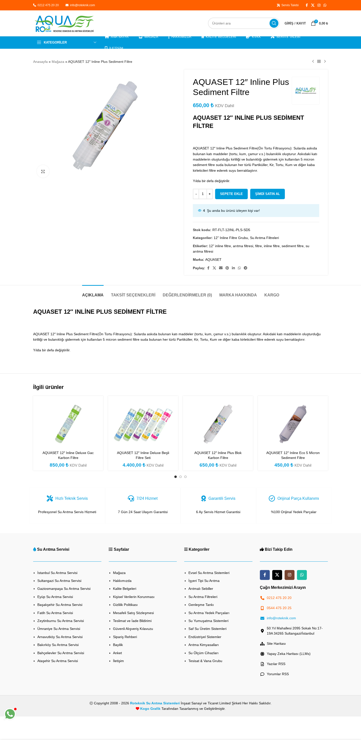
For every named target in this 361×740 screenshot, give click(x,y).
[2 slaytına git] (180, 477)
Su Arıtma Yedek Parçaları (208, 613)
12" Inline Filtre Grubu (231, 238)
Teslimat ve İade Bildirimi (132, 621)
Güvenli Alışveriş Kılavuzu (133, 629)
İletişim (118, 661)
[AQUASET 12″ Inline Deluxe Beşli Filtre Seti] (143, 424)
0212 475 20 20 (48, 5)
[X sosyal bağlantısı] (313, 5)
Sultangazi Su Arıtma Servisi (59, 581)
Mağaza (58, 62)
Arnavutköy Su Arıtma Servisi (60, 637)
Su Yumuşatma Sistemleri (208, 621)
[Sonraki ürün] (325, 62)
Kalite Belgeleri (124, 589)
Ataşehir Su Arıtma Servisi (57, 661)
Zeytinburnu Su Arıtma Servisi (60, 621)
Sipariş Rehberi (125, 637)
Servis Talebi (289, 5)
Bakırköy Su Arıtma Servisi (58, 645)
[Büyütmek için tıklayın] (43, 171)
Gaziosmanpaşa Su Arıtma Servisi (63, 589)
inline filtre (272, 246)
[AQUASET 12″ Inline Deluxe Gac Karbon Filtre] (68, 424)
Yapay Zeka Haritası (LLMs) (289, 654)
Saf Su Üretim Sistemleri (207, 629)
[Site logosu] (64, 23)
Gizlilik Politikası (125, 605)
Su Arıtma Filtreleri (264, 238)
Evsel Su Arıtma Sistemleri (208, 573)
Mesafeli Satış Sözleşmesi (133, 613)
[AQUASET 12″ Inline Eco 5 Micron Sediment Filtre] (293, 424)
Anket (117, 653)
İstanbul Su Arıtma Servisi (57, 573)
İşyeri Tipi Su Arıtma (204, 581)
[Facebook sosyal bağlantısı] (307, 5)
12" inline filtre (220, 246)
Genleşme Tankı (201, 605)
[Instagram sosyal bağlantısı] (319, 5)
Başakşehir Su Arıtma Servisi (59, 605)
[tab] (93, 292)
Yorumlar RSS (278, 674)
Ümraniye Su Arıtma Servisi (58, 629)
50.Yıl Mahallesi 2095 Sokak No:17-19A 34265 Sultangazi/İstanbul (295, 630)
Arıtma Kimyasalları (203, 645)
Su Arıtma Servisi (53, 549)
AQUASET (213, 260)
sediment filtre (293, 246)
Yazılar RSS (276, 664)
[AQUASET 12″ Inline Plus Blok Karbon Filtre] (218, 424)
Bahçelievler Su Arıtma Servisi (60, 653)
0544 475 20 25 (279, 608)
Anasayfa (40, 62)
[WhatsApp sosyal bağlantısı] (325, 5)
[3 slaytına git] (185, 477)
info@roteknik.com (82, 5)
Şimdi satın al (267, 194)
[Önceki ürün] (313, 62)
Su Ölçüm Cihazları (203, 653)
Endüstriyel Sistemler (204, 637)
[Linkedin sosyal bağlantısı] (233, 268)
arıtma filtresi (243, 246)
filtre (258, 246)
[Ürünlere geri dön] (319, 62)
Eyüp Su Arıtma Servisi (55, 597)
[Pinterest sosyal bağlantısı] (227, 268)
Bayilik (118, 645)
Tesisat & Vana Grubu (205, 661)
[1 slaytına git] (175, 477)
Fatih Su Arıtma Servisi (55, 613)
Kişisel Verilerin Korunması (134, 597)
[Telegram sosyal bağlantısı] (245, 268)
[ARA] (274, 23)
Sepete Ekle (231, 194)
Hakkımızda (122, 581)
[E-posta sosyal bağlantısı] (221, 268)
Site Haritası (276, 643)
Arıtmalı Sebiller (200, 589)
